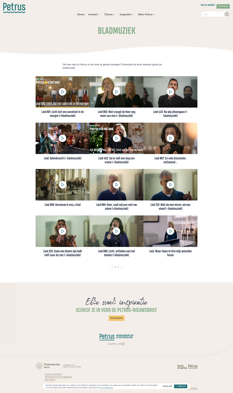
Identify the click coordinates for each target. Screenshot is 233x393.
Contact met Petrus (53, 374)
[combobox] (215, 14)
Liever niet (167, 386)
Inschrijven (223, 6)
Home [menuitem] (81, 14)
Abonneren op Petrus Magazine (58, 377)
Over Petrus (50, 380)
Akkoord (182, 386)
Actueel (92, 14)
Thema (108, 14)
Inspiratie (125, 14)
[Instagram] (123, 344)
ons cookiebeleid (106, 388)
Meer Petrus (145, 14)
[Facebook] (120, 344)
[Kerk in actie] (182, 366)
